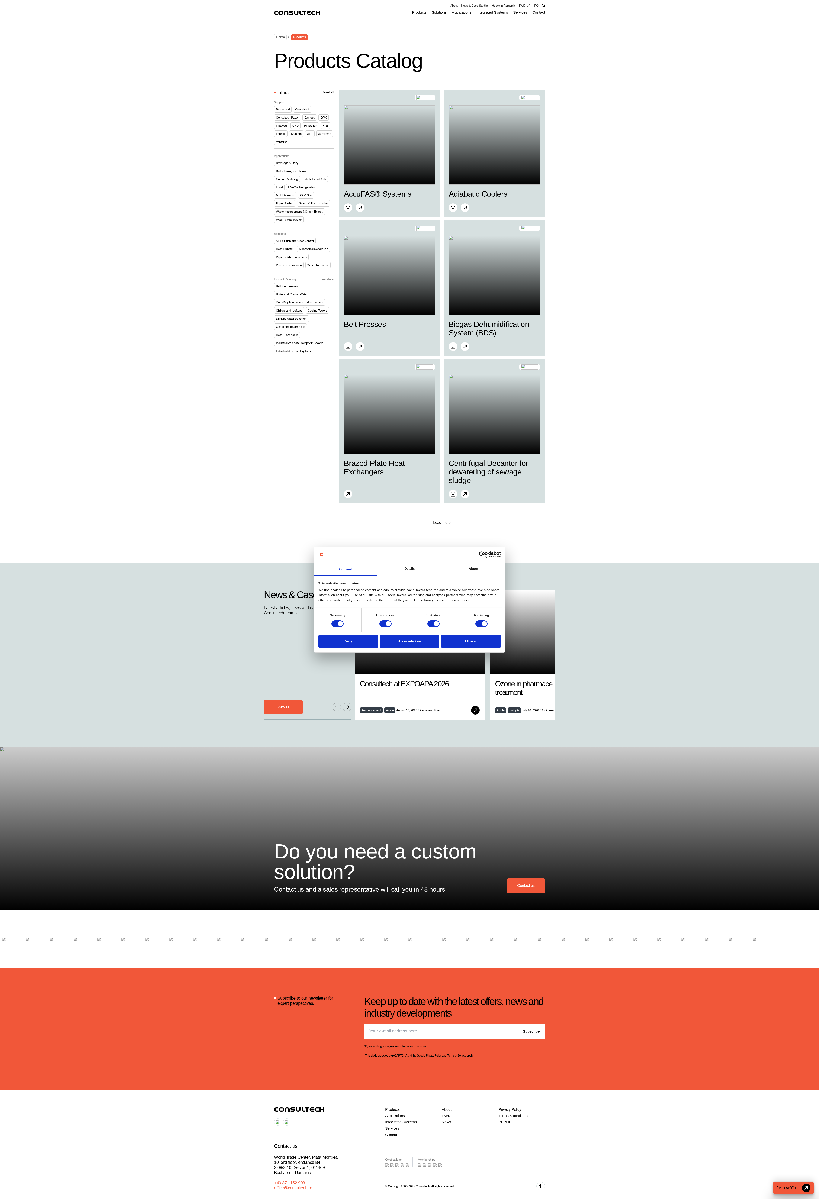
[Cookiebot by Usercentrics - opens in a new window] (482, 554)
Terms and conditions (414, 1046)
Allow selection (409, 641)
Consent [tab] (345, 569)
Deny (348, 641)
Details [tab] (409, 568)
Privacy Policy (433, 1055)
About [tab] (473, 568)
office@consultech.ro (293, 1188)
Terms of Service (456, 1055)
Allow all (471, 641)
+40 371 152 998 (289, 1182)
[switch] (385, 623)
